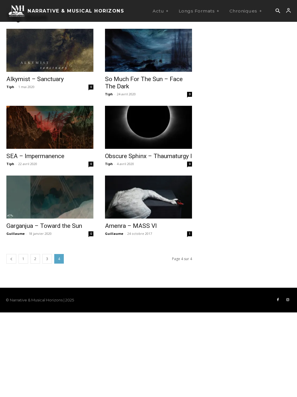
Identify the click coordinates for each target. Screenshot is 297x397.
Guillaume (15, 233)
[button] (278, 11)
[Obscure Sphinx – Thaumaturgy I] (148, 127)
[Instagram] (287, 299)
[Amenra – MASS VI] (148, 197)
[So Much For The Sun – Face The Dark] (148, 50)
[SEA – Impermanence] (49, 127)
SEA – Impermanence (35, 156)
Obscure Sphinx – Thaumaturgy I (148, 156)
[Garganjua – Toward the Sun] (49, 197)
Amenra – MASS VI (131, 225)
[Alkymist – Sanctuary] (49, 50)
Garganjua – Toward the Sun (44, 225)
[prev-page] (11, 259)
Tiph (10, 87)
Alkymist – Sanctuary (35, 79)
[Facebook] (277, 299)
